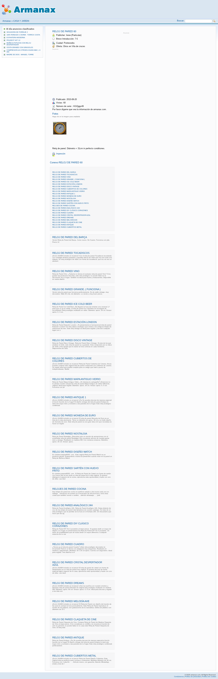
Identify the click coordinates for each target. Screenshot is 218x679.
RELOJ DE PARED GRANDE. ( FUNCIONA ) (68, 179)
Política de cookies (209, 676)
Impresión (60, 153)
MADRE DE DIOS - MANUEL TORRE (20, 54)
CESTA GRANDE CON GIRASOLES (20, 47)
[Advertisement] (79, 73)
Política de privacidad (193, 676)
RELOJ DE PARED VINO (61, 177)
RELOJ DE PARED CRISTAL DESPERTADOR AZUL (71, 215)
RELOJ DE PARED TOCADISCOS (64, 174)
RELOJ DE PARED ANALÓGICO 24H (66, 208)
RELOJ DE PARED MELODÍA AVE (64, 220)
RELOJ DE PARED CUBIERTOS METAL (67, 227)
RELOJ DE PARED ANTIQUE (63, 225)
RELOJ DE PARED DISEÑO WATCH (65, 201)
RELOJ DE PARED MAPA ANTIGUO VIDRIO (68, 191)
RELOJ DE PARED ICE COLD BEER (65, 182)
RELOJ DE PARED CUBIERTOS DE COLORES (69, 189)
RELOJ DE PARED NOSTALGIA (64, 198)
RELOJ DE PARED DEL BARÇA (64, 172)
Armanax (7, 21)
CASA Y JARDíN (21, 21)
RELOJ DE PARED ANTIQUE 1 (63, 194)
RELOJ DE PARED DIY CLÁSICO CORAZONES (70, 210)
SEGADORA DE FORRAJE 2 (17, 32)
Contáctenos (179, 676)
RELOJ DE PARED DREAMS (63, 217)
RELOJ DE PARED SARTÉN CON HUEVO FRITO (70, 203)
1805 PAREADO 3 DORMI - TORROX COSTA (23, 35)
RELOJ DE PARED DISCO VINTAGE (65, 186)
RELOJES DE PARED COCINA (63, 205)
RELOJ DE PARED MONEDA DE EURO (66, 196)
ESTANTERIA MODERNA (16, 37)
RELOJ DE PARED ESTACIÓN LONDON (67, 184)
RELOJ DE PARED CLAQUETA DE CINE (67, 222)
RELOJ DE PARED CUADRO (63, 213)
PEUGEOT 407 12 (13, 40)
